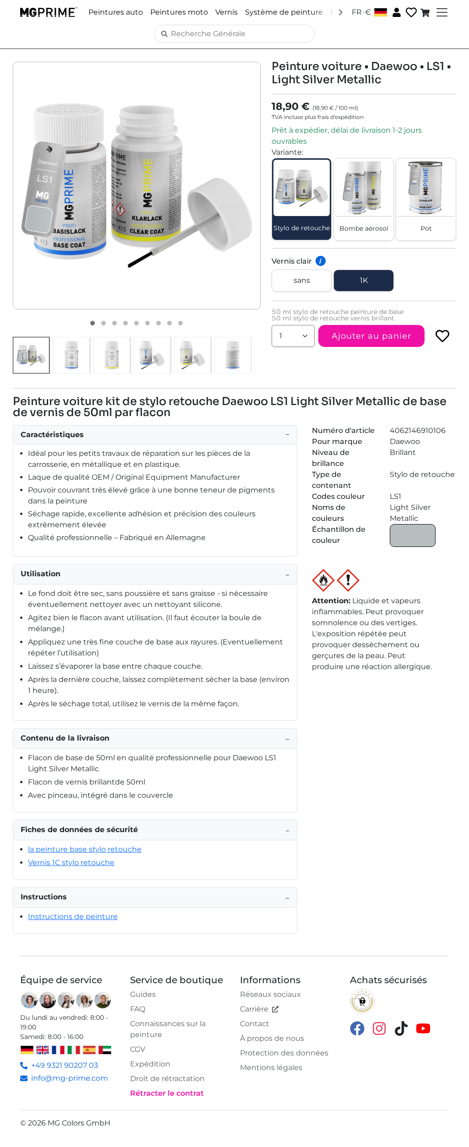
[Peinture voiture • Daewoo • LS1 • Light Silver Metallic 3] (114, 323)
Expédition (150, 1064)
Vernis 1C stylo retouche (71, 862)
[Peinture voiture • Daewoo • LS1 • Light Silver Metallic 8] (169, 323)
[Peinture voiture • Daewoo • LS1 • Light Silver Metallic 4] (125, 323)
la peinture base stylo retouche (85, 849)
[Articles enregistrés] (410, 12)
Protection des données (284, 1053)
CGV (137, 1049)
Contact (254, 1023)
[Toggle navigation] (441, 12)
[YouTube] (423, 1028)
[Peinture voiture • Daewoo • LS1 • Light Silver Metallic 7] (158, 323)
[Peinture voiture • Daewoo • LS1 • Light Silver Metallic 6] (147, 323)
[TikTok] (401, 1028)
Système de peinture (284, 12)
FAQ (137, 1009)
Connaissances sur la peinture (168, 1029)
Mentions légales (271, 1067)
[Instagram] (379, 1028)
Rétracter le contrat (167, 1093)
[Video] (180, 323)
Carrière (254, 1009)
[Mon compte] (395, 11)
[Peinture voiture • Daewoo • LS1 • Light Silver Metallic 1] (92, 323)
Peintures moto (179, 12)
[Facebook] (357, 1028)
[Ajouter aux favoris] (442, 336)
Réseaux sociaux (270, 994)
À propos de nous (272, 1038)
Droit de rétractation (167, 1078)
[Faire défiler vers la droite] (340, 12)
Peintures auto (115, 12)
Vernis (226, 12)
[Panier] (426, 12)
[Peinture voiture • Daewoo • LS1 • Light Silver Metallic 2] (103, 323)
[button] (136, 185)
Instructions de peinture (73, 916)
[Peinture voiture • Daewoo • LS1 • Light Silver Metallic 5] (136, 323)
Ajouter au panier (371, 336)
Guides (143, 994)
